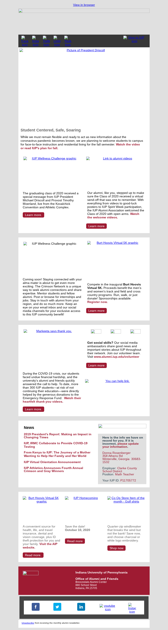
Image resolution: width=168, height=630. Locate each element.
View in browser (84, 5)
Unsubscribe (28, 623)
